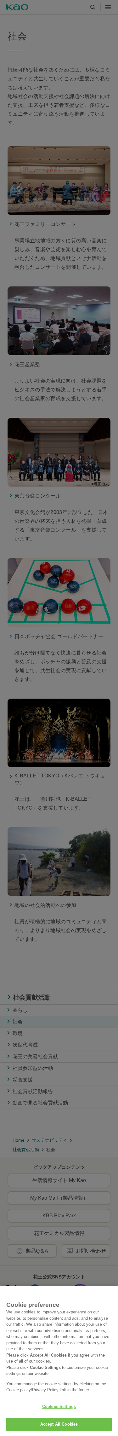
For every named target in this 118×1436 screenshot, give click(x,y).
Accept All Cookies (59, 1424)
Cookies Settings (59, 1406)
